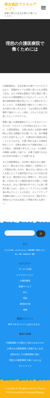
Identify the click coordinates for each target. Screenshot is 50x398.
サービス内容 (9, 250)
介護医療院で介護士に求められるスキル (25, 342)
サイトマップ (25, 366)
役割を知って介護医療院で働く (25, 354)
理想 (20, 254)
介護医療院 (31, 250)
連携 (33, 254)
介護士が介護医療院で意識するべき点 (25, 348)
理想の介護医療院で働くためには (25, 360)
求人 (16, 254)
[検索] (41, 233)
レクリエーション (20, 250)
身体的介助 (26, 254)
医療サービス (40, 250)
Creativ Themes (36, 392)
